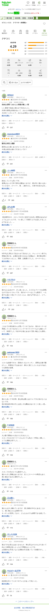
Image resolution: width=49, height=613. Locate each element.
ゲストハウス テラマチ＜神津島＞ (14, 22)
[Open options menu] (45, 95)
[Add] (44, 23)
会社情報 (17, 608)
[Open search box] (4, 82)
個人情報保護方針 (28, 608)
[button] (13, 96)
